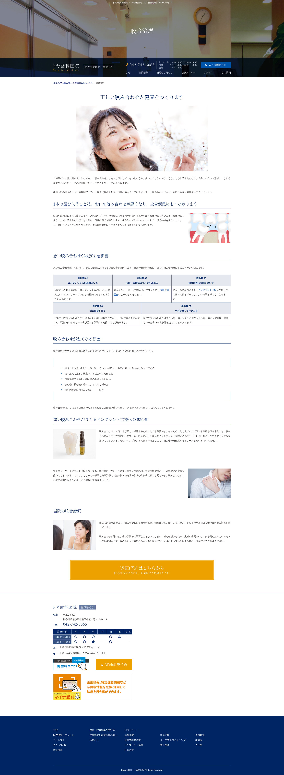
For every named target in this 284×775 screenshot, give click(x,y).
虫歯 (162, 290)
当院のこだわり (165, 72)
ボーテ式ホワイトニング (173, 740)
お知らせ (94, 740)
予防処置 (199, 735)
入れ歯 (198, 745)
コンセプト (59, 740)
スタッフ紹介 (60, 745)
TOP (128, 72)
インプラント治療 (207, 290)
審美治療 (164, 735)
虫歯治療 (129, 735)
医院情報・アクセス (63, 735)
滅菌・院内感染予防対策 (102, 730)
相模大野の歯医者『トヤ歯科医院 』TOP (73, 82)
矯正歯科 (164, 745)
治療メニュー (188, 72)
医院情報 (143, 72)
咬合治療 (129, 750)
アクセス (208, 72)
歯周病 (198, 740)
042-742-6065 (142, 64)
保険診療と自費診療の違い (103, 735)
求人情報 (226, 72)
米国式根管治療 (133, 740)
